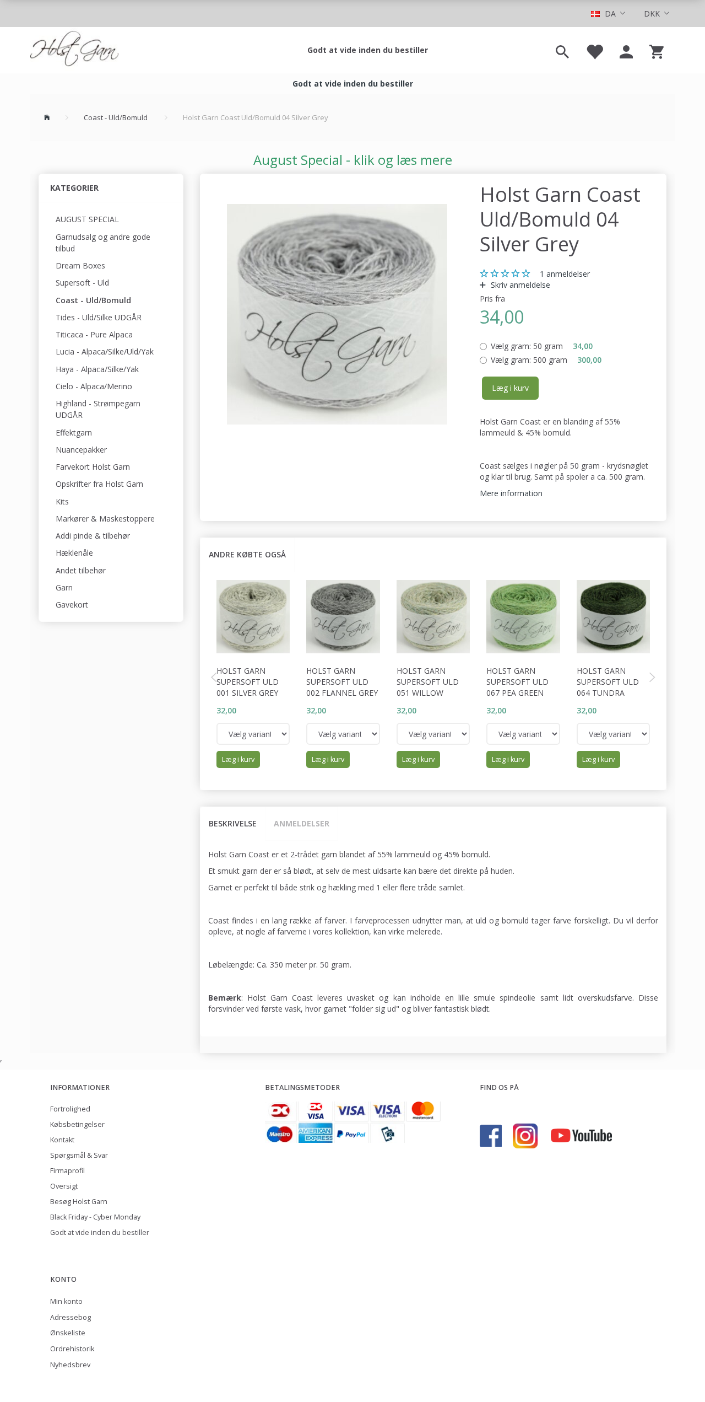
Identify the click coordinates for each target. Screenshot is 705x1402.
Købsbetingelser (77, 1124)
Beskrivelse (233, 823)
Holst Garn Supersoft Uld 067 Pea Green (517, 681)
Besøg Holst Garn (78, 1201)
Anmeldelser (301, 823)
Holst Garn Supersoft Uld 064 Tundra (608, 681)
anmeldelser (565, 273)
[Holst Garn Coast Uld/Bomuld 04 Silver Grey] (337, 314)
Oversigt (64, 1186)
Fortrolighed (70, 1109)
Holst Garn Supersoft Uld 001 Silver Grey (247, 681)
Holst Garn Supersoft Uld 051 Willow (428, 681)
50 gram (542, 346)
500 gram (546, 359)
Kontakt (62, 1140)
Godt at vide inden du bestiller (367, 50)
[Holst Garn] (74, 50)
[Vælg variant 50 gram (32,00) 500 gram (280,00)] (253, 734)
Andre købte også (247, 554)
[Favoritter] (594, 50)
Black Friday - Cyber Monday (95, 1217)
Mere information (511, 493)
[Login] (626, 50)
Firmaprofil (67, 1170)
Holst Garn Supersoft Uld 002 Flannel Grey (342, 681)
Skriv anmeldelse (519, 285)
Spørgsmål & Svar (79, 1155)
